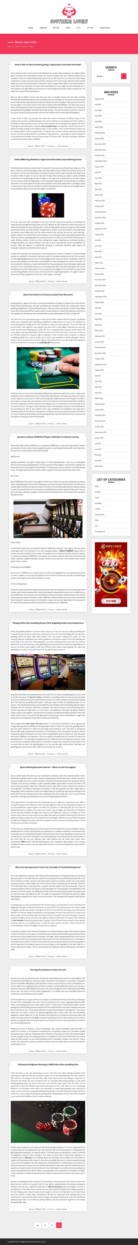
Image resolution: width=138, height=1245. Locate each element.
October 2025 (99, 155)
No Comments (63, 146)
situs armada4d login (49, 126)
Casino (30, 28)
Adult (97, 486)
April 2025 (98, 189)
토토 (36, 1017)
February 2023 (100, 336)
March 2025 (99, 195)
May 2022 (98, 387)
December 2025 (100, 144)
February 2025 (100, 200)
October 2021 (99, 426)
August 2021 (99, 438)
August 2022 (99, 370)
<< (37, 1225)
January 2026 (99, 138)
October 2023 (99, 291)
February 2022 (100, 404)
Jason (31, 146)
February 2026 (100, 133)
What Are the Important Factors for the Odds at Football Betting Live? (48, 867)
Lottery (90, 28)
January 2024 (99, 274)
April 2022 (98, 393)
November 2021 (100, 421)
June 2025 (98, 178)
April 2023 (98, 325)
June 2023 (98, 313)
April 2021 (98, 460)
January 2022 (99, 409)
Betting (56, 28)
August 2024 (99, 234)
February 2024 (100, 268)
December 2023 (100, 279)
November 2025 (100, 150)
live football (18, 920)
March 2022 (99, 398)
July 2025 (98, 172)
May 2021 (98, 455)
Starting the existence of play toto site (48, 969)
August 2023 (99, 302)
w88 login (28, 1157)
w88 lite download (55, 1186)
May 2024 (98, 251)
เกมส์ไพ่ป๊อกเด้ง (44, 342)
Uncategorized (100, 531)
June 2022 (98, 381)
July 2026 (98, 104)
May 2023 (98, 319)
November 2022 (100, 353)
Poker (68, 28)
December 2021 (100, 415)
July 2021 (98, 443)
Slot (78, 28)
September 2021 (101, 432)
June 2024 (98, 246)
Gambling (43, 28)
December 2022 (100, 347)
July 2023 (98, 308)
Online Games (105, 28)
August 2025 (99, 166)
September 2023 (101, 296)
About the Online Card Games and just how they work (48, 294)
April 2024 (98, 257)
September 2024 (101, 229)
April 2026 (98, 121)
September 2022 (101, 364)
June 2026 (98, 110)
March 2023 (99, 330)
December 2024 (100, 212)
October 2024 (99, 223)
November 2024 (100, 217)
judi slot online (35, 697)
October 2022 (99, 359)
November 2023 (100, 285)
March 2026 (99, 127)
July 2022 (98, 375)
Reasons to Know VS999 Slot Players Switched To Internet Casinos (48, 436)
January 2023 (99, 342)
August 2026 (99, 99)
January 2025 (99, 206)
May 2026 (98, 116)
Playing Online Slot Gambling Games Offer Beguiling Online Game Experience (48, 623)
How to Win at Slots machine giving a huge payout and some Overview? (48, 64)
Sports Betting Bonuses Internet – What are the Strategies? (48, 767)
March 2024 (99, 263)
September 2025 (101, 161)
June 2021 (98, 449)
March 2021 (99, 466)
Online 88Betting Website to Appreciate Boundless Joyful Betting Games (48, 159)
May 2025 (98, 183)
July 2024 (98, 240)
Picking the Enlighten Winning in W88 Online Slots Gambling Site (48, 1064)
